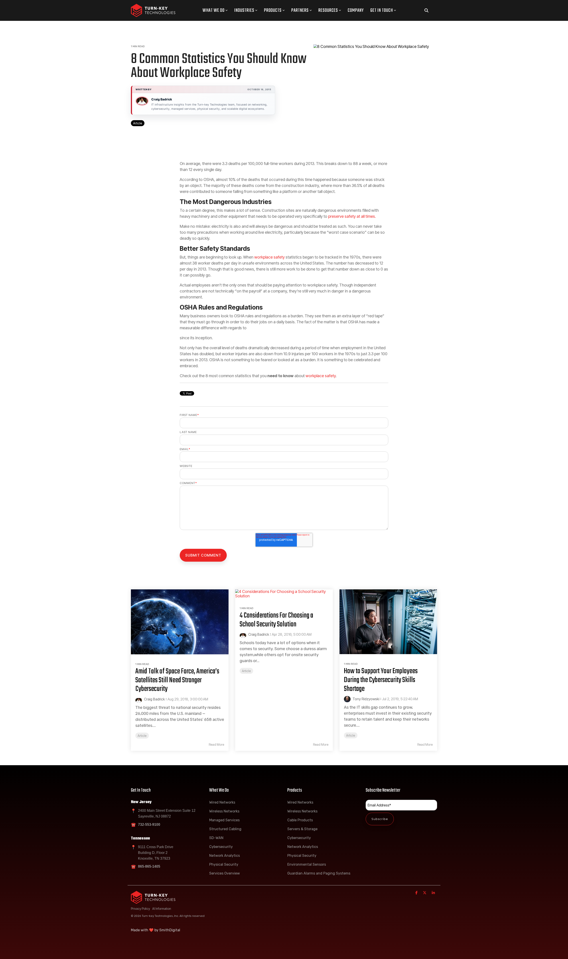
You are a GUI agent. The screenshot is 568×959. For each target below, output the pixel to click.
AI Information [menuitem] (161, 908)
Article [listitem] (142, 735)
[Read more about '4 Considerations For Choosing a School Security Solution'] (284, 593)
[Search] (426, 10)
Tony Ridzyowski (365, 699)
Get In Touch (381, 10)
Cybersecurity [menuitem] (221, 847)
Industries (244, 10)
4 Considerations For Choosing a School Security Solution (276, 620)
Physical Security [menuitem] (223, 864)
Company (356, 10)
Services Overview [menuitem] (224, 873)
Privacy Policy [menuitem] (140, 908)
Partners (300, 10)
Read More (216, 744)
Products (273, 10)
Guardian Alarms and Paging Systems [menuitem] (318, 873)
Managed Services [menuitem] (224, 820)
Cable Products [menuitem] (300, 820)
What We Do (214, 10)
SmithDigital (169, 930)
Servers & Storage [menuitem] (302, 829)
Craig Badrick (161, 99)
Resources (328, 10)
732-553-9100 (149, 824)
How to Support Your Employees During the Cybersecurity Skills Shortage (381, 680)
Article (137, 123)
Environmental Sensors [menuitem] (306, 864)
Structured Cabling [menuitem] (225, 829)
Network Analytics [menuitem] (224, 855)
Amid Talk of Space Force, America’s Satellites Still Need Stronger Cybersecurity (177, 680)
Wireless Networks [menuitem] (224, 811)
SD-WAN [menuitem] (216, 838)
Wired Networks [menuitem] (222, 802)
